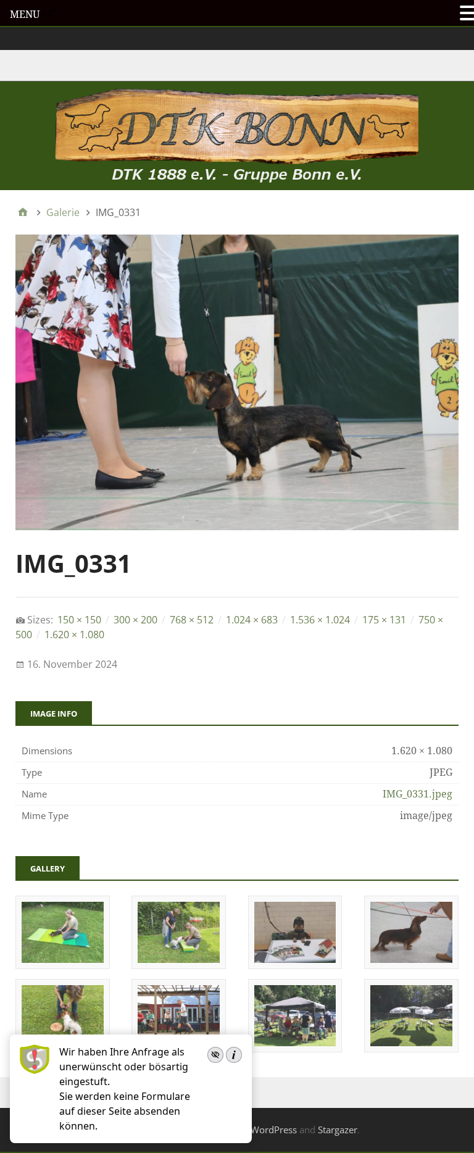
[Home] (22, 212)
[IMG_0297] (295, 964)
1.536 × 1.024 (320, 619)
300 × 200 (135, 619)
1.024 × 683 (252, 619)
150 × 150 (79, 619)
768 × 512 (192, 619)
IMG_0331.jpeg (417, 794)
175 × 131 (384, 619)
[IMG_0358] (411, 964)
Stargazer (337, 1129)
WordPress (274, 1129)
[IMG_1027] (62, 964)
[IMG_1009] (178, 964)
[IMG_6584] (411, 1048)
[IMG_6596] (295, 1048)
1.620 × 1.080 (74, 634)
